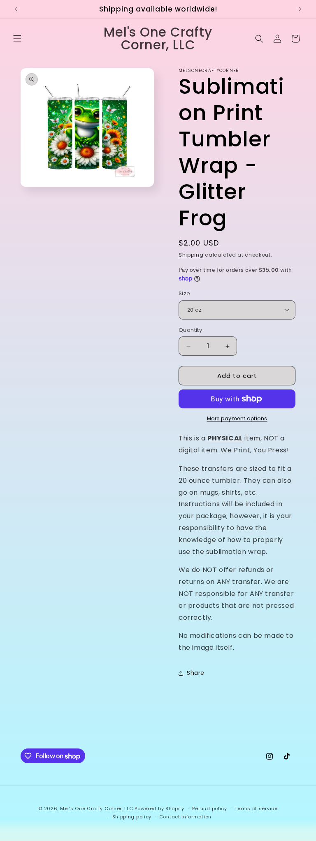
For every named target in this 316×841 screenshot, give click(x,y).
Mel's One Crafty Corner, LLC (96, 808)
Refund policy (209, 808)
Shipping (191, 254)
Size (185, 293)
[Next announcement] (300, 9)
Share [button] (195, 673)
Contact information (185, 816)
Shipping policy (132, 816)
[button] (17, 39)
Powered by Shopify (159, 808)
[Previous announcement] (16, 9)
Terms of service (256, 808)
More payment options (237, 418)
